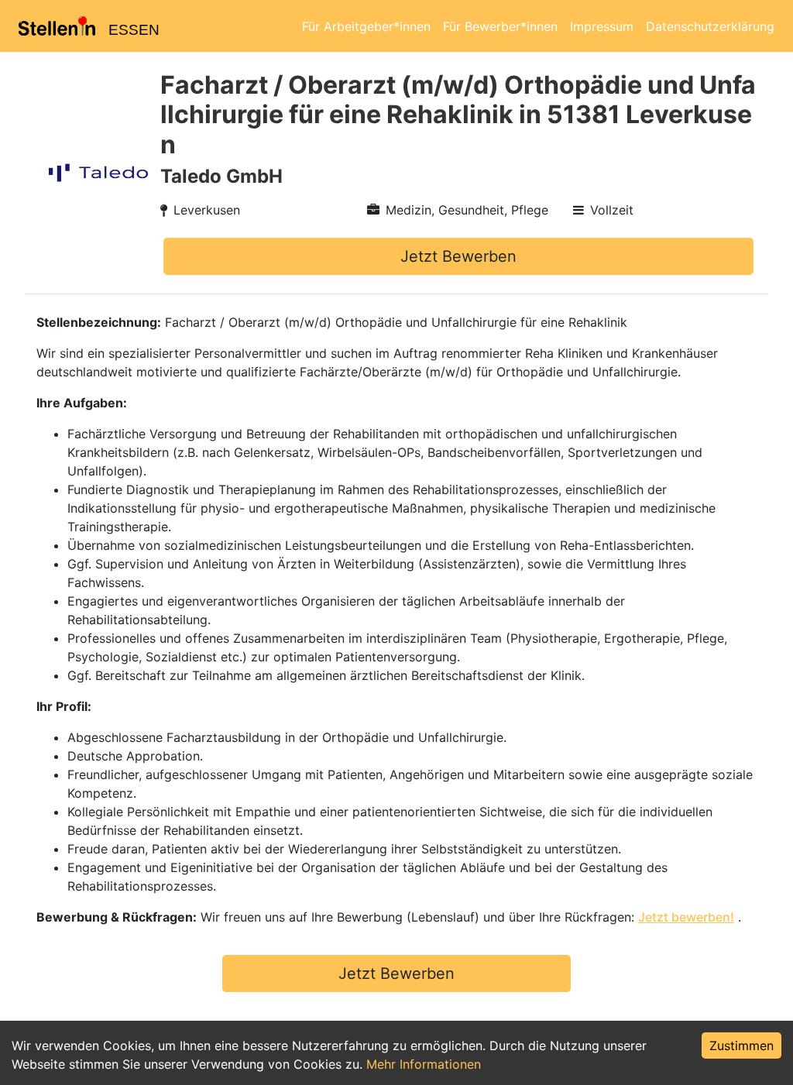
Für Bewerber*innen (500, 26)
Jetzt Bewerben (458, 256)
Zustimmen (741, 1045)
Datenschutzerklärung (710, 26)
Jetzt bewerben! (686, 917)
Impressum (601, 26)
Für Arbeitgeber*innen (366, 26)
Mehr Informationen (423, 1064)
